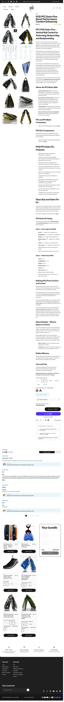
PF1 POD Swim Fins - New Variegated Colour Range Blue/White (27, 577)
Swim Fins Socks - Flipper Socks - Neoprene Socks (8, 577)
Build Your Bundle (6, 672)
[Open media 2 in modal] (9, 36)
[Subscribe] (28, 690)
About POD (15, 666)
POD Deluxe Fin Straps (48, 294)
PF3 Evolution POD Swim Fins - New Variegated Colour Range (26, 616)
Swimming (4, 670)
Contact (4, 674)
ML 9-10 (57, 380)
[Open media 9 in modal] (9, 84)
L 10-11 (38, 384)
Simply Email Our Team (24, 651)
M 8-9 (50, 380)
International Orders (17, 672)
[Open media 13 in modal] (9, 116)
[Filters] (56, 452)
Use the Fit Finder (42, 394)
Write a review (47, 452)
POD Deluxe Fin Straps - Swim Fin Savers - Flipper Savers (8, 546)
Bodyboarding (5, 666)
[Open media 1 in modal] (25, 20)
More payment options (48, 416)
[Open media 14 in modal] (25, 116)
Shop (3, 664)
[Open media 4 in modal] (9, 52)
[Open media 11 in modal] (9, 100)
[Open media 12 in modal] (25, 100)
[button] (4, 464)
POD (37, 13)
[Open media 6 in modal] (25, 52)
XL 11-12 (45, 384)
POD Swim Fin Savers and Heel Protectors (26, 545)
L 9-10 (18, 583)
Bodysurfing (5, 668)
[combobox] (56, 1)
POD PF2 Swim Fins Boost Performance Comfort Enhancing (9, 616)
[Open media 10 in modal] (25, 84)
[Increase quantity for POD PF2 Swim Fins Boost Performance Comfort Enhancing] (42, 409)
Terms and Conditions (18, 674)
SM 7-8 (44, 380)
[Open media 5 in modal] (9, 20)
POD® (23, 573)
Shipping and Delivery (18, 668)
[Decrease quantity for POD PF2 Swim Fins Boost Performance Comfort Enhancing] (37, 409)
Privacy (15, 676)
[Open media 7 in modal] (9, 68)
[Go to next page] (39, 516)
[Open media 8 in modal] (25, 68)
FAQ (14, 664)
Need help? (58, 420)
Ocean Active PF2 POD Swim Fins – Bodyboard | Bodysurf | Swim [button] (20, 464)
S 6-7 (38, 380)
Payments (15, 670)
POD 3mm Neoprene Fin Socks (43, 309)
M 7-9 (12, 583)
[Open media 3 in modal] (25, 36)
